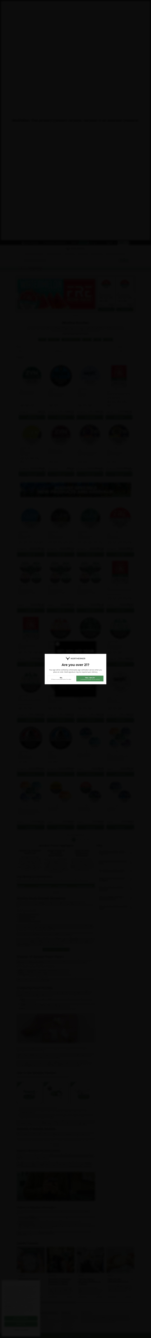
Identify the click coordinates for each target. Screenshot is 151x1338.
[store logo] (75, 658)
